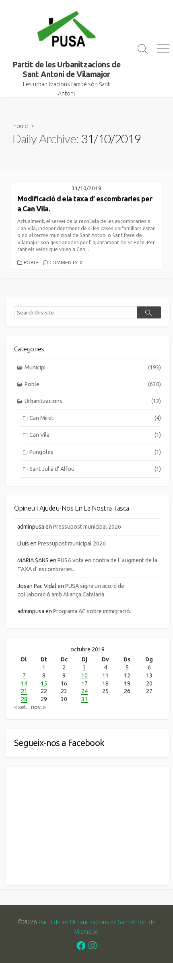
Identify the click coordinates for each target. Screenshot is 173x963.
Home (20, 125)
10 (84, 675)
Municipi (93, 367)
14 (24, 683)
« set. (20, 707)
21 (24, 691)
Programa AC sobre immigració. (92, 611)
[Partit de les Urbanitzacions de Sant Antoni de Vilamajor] (66, 30)
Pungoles (95, 452)
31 (84, 699)
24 (84, 691)
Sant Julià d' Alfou (95, 469)
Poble (31, 262)
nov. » (38, 707)
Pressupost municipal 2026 (87, 526)
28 (24, 699)
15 (44, 683)
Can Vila (95, 435)
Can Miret (95, 418)
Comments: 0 (65, 262)
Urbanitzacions (93, 401)
